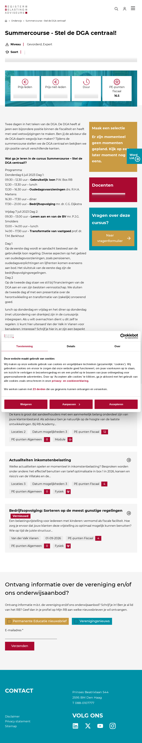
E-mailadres (13, 630)
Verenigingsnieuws (95, 621)
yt (100, 726)
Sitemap (11, 726)
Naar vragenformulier (110, 238)
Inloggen (126, 8)
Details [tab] (71, 346)
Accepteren (116, 404)
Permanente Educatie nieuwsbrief (39, 621)
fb (113, 726)
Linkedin (75, 726)
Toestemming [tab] (24, 346)
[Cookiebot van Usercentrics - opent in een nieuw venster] (123, 336)
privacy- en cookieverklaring (70, 380)
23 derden (39, 388)
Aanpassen (69, 404)
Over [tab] (117, 346)
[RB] (26, 9)
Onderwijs (16, 20)
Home (6, 20)
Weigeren (26, 404)
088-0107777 (84, 703)
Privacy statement (17, 721)
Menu (133, 8)
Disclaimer (12, 716)
